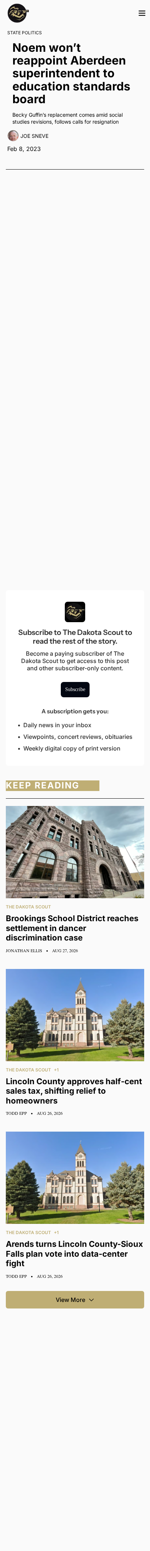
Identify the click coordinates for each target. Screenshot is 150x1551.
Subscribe (75, 689)
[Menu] (142, 13)
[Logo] (18, 13)
